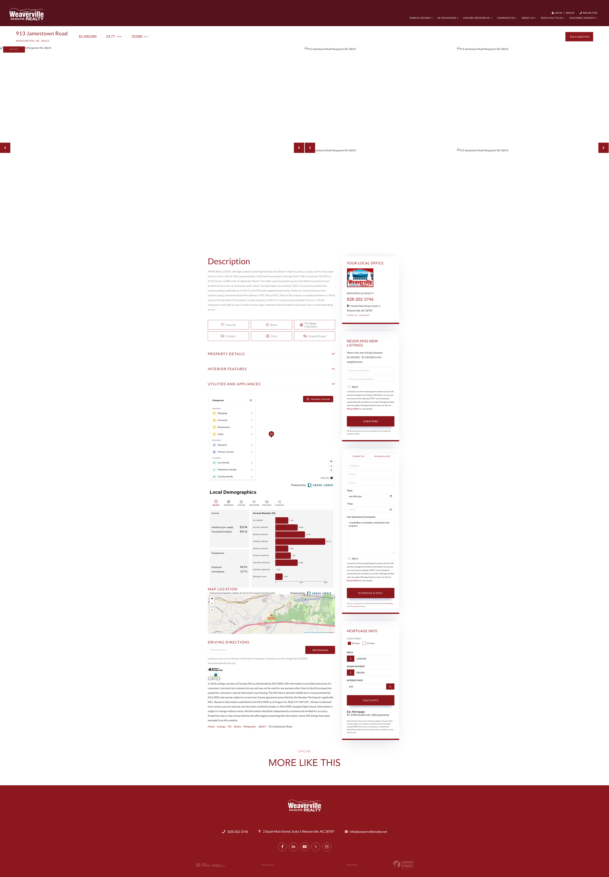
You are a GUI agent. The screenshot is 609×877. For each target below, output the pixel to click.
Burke (237, 726)
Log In (558, 12)
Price (350, 652)
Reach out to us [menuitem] (552, 17)
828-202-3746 (589, 12)
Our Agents (364, 315)
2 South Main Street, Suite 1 (298, 831)
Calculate (370, 700)
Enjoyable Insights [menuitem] (582, 17)
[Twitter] (315, 846)
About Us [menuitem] (528, 17)
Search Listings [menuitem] (420, 17)
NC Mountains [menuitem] (446, 17)
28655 (262, 726)
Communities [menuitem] (506, 17)
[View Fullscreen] (212, 610)
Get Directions (320, 649)
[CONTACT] (579, 36)
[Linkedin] (293, 846)
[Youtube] (304, 846)
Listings (221, 726)
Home (211, 726)
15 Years (370, 643)
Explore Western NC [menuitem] (476, 17)
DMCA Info (352, 865)
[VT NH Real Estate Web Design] (403, 865)
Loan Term (354, 638)
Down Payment (356, 666)
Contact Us (352, 315)
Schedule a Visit (382, 456)
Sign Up (570, 12)
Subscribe (370, 421)
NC (230, 726)
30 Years (356, 643)
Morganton (249, 726)
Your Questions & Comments (361, 516)
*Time (350, 503)
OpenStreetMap (318, 632)
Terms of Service (355, 606)
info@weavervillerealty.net (368, 832)
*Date (350, 490)
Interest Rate (355, 680)
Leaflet (306, 632)
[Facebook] (282, 846)
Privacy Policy (353, 409)
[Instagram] (326, 846)
